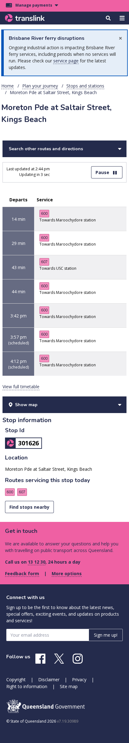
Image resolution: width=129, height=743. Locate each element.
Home (7, 86)
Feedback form (22, 573)
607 (44, 261)
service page (66, 61)
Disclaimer (48, 679)
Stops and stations (85, 86)
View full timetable (21, 387)
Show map (26, 405)
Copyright (16, 679)
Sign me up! (105, 635)
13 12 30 (36, 562)
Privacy (79, 679)
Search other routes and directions (46, 149)
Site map (69, 686)
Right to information (26, 686)
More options (67, 573)
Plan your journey (40, 86)
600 (44, 213)
